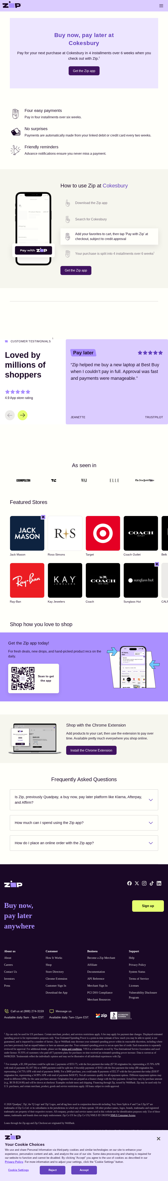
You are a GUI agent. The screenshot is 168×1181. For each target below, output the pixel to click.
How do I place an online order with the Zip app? (54, 843)
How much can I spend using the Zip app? (49, 823)
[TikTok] (151, 883)
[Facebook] (129, 883)
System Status (137, 971)
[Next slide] (22, 415)
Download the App (56, 992)
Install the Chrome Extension (91, 750)
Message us (64, 1011)
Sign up (148, 906)
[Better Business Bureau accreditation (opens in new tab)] (121, 1015)
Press (7, 985)
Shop (49, 964)
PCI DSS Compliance (99, 992)
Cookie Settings (18, 1170)
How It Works (54, 957)
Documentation (96, 971)
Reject (53, 1170)
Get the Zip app (84, 71)
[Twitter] (136, 883)
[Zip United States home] (11, 5)
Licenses (134, 985)
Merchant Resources (98, 999)
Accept (84, 1170)
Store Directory (55, 971)
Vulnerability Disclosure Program (143, 995)
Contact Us (10, 971)
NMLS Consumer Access (122, 1115)
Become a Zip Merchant (101, 957)
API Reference (95, 978)
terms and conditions (72, 1049)
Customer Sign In (56, 985)
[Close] (158, 1138)
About (7, 957)
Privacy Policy (137, 964)
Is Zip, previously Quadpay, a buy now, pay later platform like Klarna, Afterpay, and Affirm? (78, 800)
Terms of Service (139, 978)
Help (131, 957)
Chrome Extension (56, 978)
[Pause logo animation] (151, 480)
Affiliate (92, 964)
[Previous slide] (10, 415)
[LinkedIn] (159, 883)
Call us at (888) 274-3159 (27, 1011)
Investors (9, 978)
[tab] (109, 203)
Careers (8, 964)
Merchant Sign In (97, 985)
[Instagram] (144, 883)
